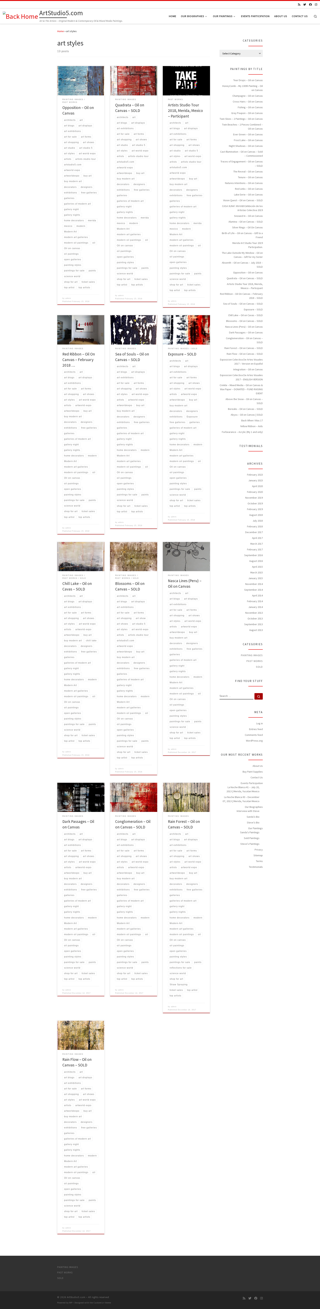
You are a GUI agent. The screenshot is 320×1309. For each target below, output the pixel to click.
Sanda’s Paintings (249, 832)
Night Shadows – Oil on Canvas (246, 146)
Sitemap (258, 855)
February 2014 (255, 601)
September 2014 (253, 589)
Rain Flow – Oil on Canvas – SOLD (245, 353)
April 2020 (257, 486)
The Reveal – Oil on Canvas (248, 171)
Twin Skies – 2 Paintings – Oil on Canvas (241, 118)
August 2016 (256, 561)
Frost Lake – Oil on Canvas (248, 140)
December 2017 (254, 532)
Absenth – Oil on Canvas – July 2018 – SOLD (242, 264)
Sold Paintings (251, 838)
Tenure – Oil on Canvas (250, 177)
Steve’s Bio (253, 822)
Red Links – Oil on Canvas (249, 188)
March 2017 (256, 543)
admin (68, 298)
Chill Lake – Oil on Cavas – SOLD (245, 315)
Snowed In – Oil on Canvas (248, 216)
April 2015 (257, 566)
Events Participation (252, 783)
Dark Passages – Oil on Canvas (246, 332)
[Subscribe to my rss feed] (299, 4)
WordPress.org (254, 740)
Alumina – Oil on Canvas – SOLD (246, 221)
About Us (258, 766)
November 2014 (254, 584)
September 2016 (253, 555)
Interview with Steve (248, 811)
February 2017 (255, 549)
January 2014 (255, 607)
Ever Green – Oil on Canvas (248, 134)
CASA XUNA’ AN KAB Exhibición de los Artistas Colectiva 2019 (242, 208)
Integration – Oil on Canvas (248, 369)
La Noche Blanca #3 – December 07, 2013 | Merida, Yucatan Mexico (241, 799)
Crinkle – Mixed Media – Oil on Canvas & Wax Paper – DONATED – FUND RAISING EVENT (241, 389)
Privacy (259, 849)
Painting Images (252, 655)
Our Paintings (255, 828)
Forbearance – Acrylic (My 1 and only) (242, 432)
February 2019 (255, 509)
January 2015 (255, 578)
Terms (259, 861)
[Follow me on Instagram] (316, 4)
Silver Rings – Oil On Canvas (247, 227)
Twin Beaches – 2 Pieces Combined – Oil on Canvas (242, 126)
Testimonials (256, 867)
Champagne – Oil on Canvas (247, 95)
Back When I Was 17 (252, 420)
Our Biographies (254, 807)
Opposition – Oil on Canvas (248, 272)
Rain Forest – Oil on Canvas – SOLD (243, 348)
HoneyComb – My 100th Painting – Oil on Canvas (242, 88)
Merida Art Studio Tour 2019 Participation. (247, 245)
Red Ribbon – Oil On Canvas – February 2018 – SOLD (241, 296)
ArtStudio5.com (76, 1297)
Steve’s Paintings (249, 844)
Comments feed (254, 735)
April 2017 (257, 538)
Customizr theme (102, 1302)
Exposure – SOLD (182, 354)
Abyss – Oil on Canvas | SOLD (247, 414)
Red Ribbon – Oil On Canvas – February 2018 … (78, 360)
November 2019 (254, 497)
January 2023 (255, 480)
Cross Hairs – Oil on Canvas (248, 101)
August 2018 (256, 515)
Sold (259, 666)
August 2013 (256, 630)
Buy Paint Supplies (253, 771)
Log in (259, 723)
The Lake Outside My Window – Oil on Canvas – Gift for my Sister (242, 255)
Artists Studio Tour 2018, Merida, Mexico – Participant (185, 110)
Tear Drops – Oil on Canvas (248, 80)
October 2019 (255, 503)
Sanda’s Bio (253, 816)
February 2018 (255, 526)
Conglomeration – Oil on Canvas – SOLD (244, 340)
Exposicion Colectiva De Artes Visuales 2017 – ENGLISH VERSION (241, 377)
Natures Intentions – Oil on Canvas (244, 183)
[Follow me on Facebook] (310, 4)
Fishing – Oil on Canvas (250, 107)
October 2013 (255, 618)
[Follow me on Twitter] (304, 4)
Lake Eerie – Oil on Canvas (248, 194)
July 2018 (258, 520)
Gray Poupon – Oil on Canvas (247, 113)
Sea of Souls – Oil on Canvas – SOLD (243, 303)
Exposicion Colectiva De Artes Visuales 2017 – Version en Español (241, 361)
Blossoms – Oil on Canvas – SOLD (244, 321)
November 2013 (254, 612)
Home (60, 31)
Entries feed (256, 729)
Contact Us (257, 777)
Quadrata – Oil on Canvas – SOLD (245, 278)
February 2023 (255, 474)
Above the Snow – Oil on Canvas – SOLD (244, 401)
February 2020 (255, 492)
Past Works (254, 661)
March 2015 (256, 572)
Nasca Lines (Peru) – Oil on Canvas (244, 326)
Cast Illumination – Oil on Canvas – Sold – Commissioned (241, 153)
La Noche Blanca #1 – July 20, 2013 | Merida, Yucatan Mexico (242, 789)
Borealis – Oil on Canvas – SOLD (245, 409)
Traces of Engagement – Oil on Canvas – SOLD (242, 163)
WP (70, 1302)
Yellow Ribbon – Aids (251, 426)
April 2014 (257, 595)
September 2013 (253, 624)
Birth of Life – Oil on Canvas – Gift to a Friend (242, 235)
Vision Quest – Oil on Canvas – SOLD (243, 200)
